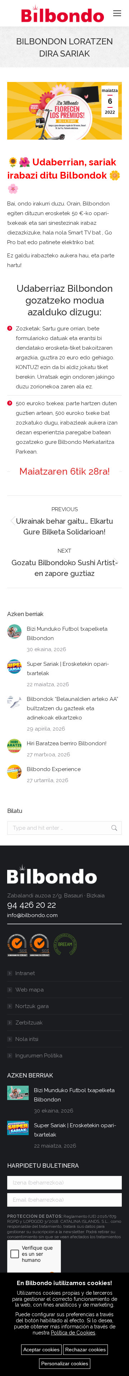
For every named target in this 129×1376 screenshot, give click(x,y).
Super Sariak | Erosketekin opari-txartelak (68, 669)
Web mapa (29, 990)
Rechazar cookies (85, 1349)
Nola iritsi (26, 1039)
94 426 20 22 (31, 905)
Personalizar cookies (64, 1363)
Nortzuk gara (32, 1006)
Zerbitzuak (29, 1022)
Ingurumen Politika (38, 1055)
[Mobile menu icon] (117, 13)
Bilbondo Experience (54, 769)
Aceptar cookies (41, 1349)
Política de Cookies (73, 1333)
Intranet (25, 973)
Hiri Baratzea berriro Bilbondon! (66, 743)
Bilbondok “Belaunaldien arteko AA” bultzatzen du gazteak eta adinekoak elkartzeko (72, 708)
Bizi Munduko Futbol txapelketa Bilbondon (67, 633)
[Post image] (14, 631)
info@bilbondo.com (32, 915)
